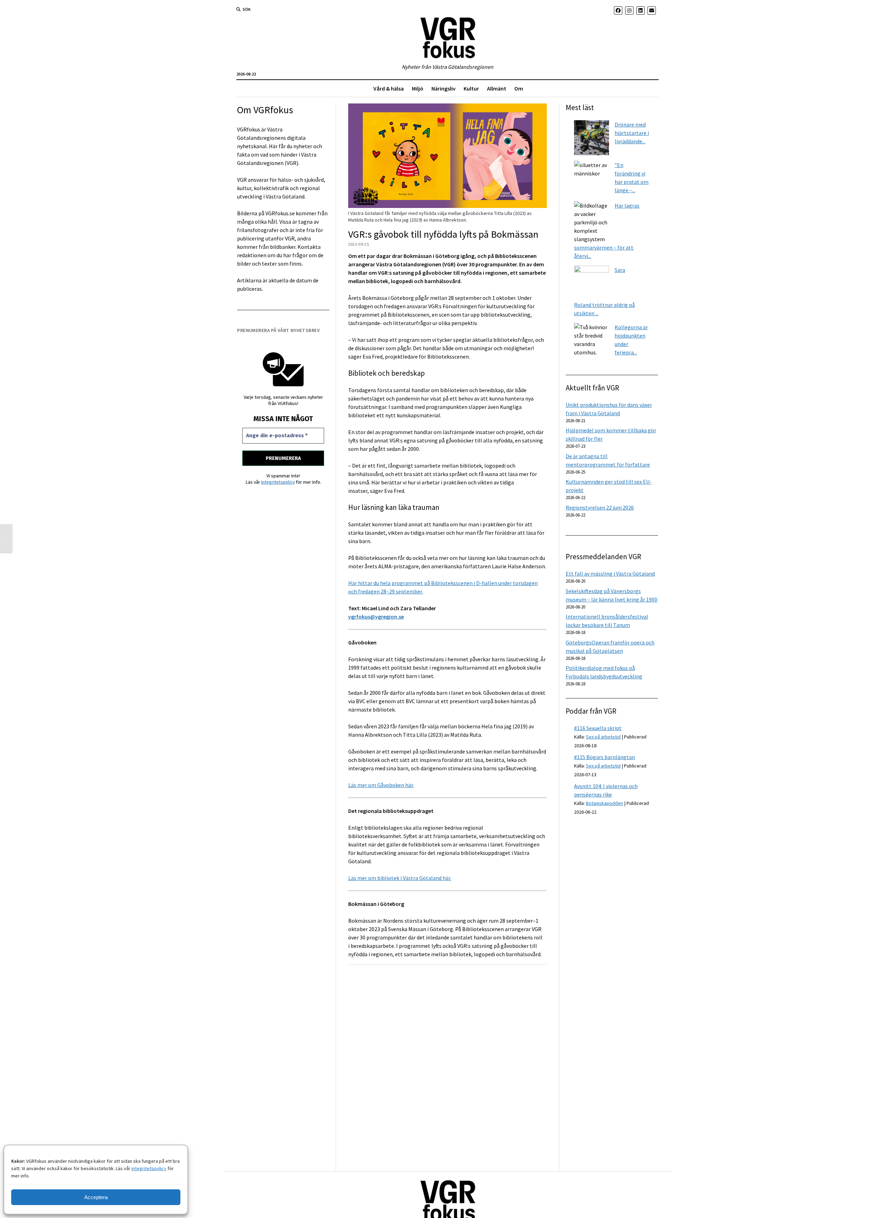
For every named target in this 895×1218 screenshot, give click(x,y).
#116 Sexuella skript (598, 728)
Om (518, 88)
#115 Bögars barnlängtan (604, 757)
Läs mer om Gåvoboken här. (381, 784)
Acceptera (96, 1197)
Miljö (417, 88)
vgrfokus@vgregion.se (376, 616)
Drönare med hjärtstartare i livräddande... (632, 133)
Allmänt (496, 88)
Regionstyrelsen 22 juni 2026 (600, 507)
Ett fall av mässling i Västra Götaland (610, 573)
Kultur (471, 88)
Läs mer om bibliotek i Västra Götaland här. (399, 877)
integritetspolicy (148, 1168)
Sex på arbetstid (603, 737)
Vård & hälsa (388, 88)
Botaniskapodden (604, 803)
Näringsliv (443, 88)
